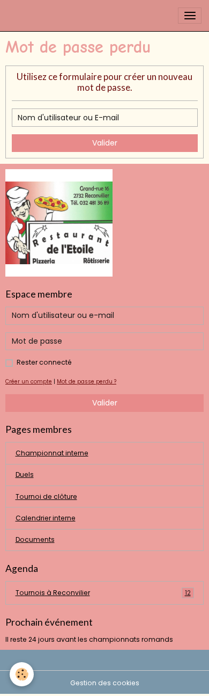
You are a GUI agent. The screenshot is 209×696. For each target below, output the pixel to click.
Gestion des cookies (104, 682)
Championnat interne (52, 453)
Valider (104, 142)
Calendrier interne (46, 518)
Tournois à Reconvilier (103, 592)
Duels (25, 474)
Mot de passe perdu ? (86, 381)
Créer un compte (28, 381)
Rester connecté (44, 362)
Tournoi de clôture (46, 496)
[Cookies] (22, 674)
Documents (35, 539)
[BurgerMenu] (189, 16)
